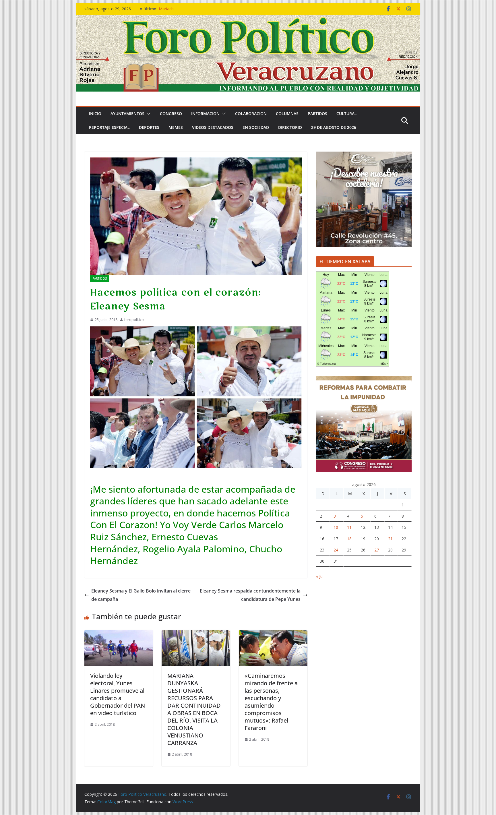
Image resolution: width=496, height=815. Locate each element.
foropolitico (134, 319)
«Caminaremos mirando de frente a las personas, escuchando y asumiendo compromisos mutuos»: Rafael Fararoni (271, 702)
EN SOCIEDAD (256, 127)
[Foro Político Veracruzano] (248, 19)
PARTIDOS (317, 113)
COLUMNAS (287, 113)
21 (390, 538)
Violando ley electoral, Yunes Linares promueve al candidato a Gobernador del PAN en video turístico (117, 694)
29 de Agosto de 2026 (333, 127)
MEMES (175, 127)
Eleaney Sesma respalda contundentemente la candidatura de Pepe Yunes (250, 595)
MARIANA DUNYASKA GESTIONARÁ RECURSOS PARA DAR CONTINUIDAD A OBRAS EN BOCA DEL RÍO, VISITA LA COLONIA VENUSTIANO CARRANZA (194, 709)
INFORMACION (205, 113)
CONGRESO (171, 113)
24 (336, 550)
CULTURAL (346, 113)
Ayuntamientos (127, 113)
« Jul (319, 576)
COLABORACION (251, 113)
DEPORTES (149, 127)
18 (349, 538)
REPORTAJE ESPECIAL (109, 127)
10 (336, 527)
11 (349, 527)
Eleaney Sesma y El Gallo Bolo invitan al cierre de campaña (141, 595)
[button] (147, 114)
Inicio (95, 113)
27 (376, 550)
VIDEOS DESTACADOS (212, 127)
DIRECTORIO (290, 127)
